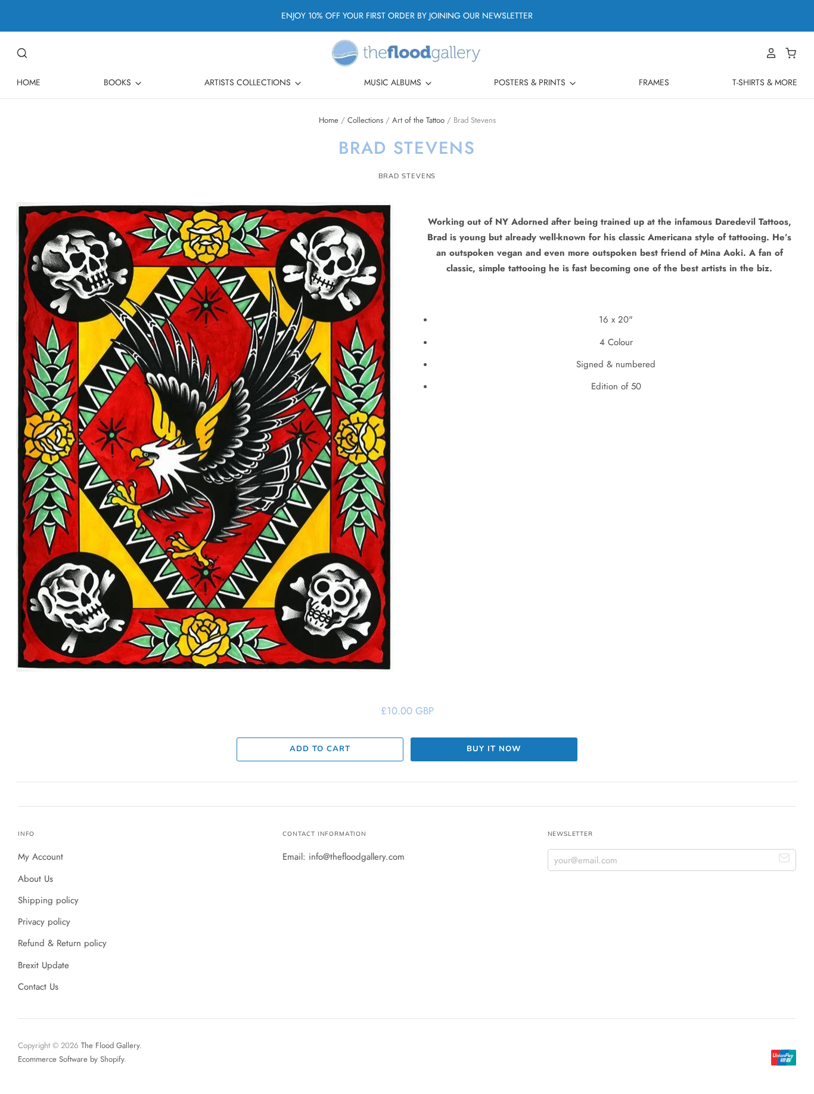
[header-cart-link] (787, 53)
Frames (654, 82)
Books (118, 82)
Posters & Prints (531, 82)
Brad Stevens (407, 176)
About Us (35, 878)
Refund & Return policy (62, 943)
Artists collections (248, 82)
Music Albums (394, 82)
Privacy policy (44, 921)
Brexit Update (43, 965)
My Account (40, 856)
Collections (365, 120)
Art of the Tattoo (418, 120)
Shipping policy (48, 900)
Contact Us (38, 986)
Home (29, 82)
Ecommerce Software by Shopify (71, 1059)
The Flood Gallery (110, 1045)
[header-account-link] (768, 53)
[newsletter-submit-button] (784, 859)
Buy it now (494, 748)
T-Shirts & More (764, 82)
